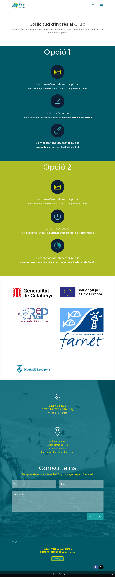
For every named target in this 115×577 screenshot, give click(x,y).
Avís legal (57, 558)
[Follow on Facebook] (95, 567)
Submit (95, 516)
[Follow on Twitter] (101, 567)
